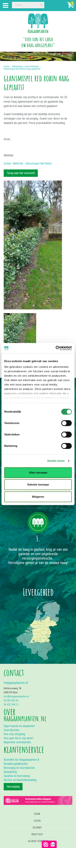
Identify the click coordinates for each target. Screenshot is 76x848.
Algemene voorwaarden (17, 742)
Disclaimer (37, 827)
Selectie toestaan (38, 484)
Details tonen (56, 460)
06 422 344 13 (11, 704)
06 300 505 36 (11, 700)
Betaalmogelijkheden (16, 763)
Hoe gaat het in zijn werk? (19, 738)
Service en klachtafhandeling (20, 780)
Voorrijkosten (11, 730)
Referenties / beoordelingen (25, 66)
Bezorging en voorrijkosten (19, 768)
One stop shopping (14, 734)
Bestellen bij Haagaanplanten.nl (21, 759)
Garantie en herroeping (17, 776)
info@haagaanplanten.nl (16, 696)
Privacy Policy (37, 834)
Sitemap (37, 814)
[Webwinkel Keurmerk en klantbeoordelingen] (38, 798)
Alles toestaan (38, 472)
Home (6, 66)
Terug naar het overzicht (21, 173)
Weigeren (38, 496)
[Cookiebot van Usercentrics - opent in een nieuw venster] (55, 348)
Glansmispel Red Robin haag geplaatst (22, 69)
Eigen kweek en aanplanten (19, 726)
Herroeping (13, 786)
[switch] (66, 423)
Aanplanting (10, 772)
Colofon (37, 820)
